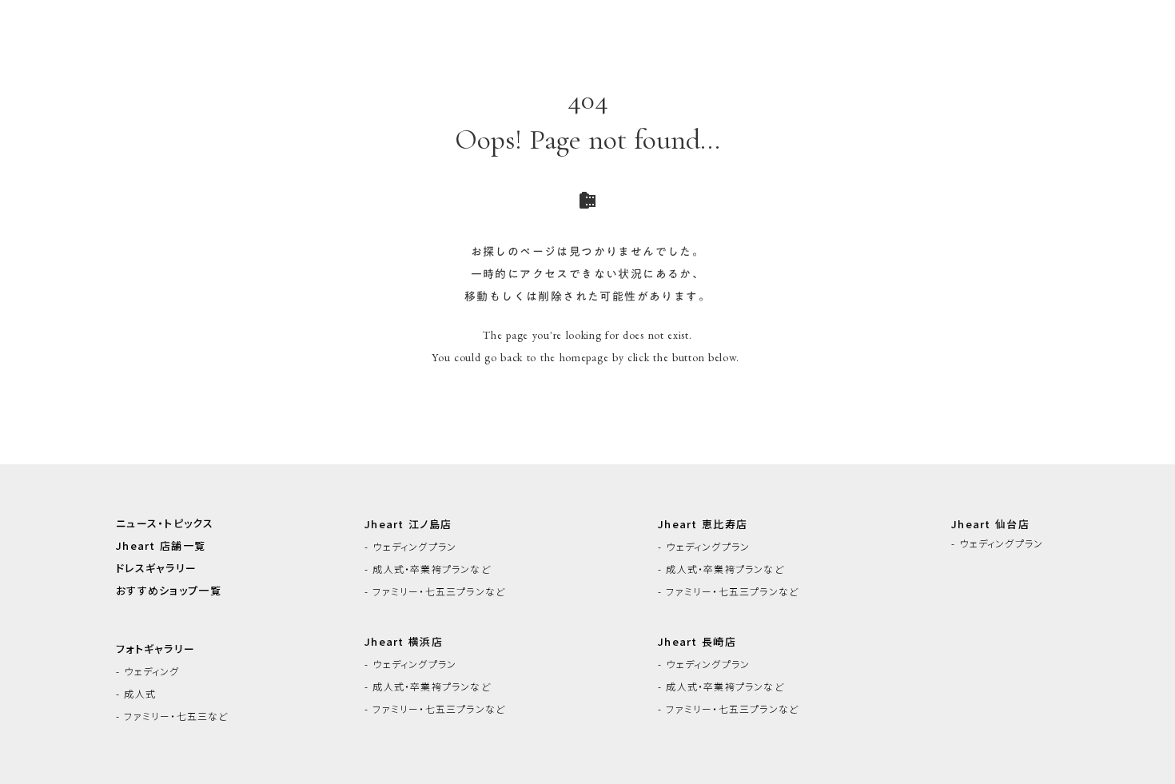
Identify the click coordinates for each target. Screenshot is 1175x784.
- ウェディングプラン (410, 546)
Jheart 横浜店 (403, 642)
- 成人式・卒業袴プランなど (427, 569)
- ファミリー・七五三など (172, 716)
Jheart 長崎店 (697, 642)
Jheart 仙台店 (990, 524)
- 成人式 (136, 693)
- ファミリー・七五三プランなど (434, 591)
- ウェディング (148, 671)
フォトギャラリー (155, 649)
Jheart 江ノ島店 (408, 524)
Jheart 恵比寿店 (702, 524)
